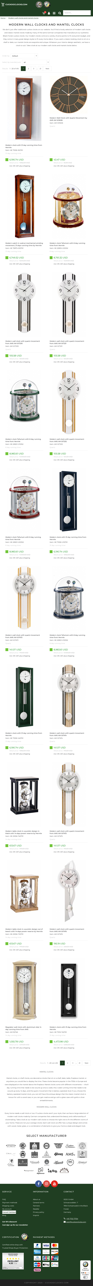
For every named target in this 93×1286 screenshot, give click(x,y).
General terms (38, 1203)
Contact (69, 1192)
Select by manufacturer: (11, 62)
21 (40, 69)
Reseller (36, 1209)
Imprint (36, 1215)
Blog (4, 1215)
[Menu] (89, 1261)
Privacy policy (38, 1212)
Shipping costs (8, 1206)
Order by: (6, 56)
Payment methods (9, 1203)
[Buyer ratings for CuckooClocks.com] (13, 1262)
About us (36, 1199)
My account (7, 1209)
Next (47, 69)
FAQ (4, 1199)
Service (7, 1192)
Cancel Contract (9, 1212)
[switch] (85, 1277)
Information (41, 1192)
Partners (36, 1206)
